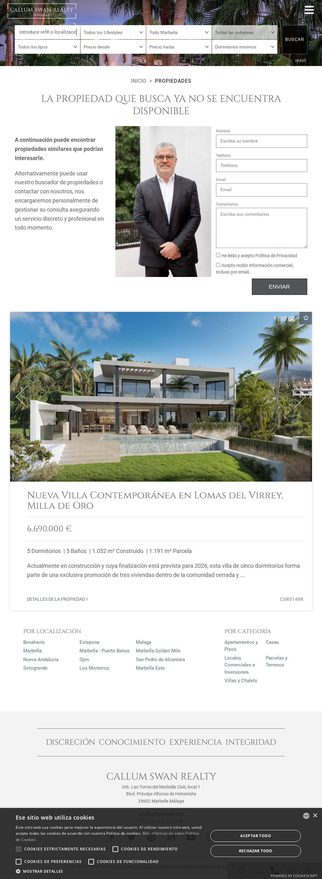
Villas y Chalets (241, 680)
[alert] (161, 843)
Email (221, 180)
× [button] (315, 815)
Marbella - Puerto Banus (105, 651)
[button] (19, 397)
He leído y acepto (259, 255)
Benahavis (34, 642)
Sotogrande (35, 668)
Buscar (294, 39)
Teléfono (223, 155)
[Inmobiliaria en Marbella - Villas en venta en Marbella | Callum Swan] (41, 11)
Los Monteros (94, 668)
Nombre (223, 131)
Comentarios (227, 204)
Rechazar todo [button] (256, 851)
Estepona (89, 642)
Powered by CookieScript (293, 875)
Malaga (143, 642)
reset (301, 60)
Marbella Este (150, 668)
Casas (272, 642)
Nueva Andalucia (40, 659)
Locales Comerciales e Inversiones (240, 665)
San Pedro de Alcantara (160, 659)
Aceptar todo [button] (255, 835)
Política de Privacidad (276, 255)
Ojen (84, 659)
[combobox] (113, 32)
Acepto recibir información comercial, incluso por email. (255, 269)
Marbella (32, 651)
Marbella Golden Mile (158, 651)
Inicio (139, 81)
